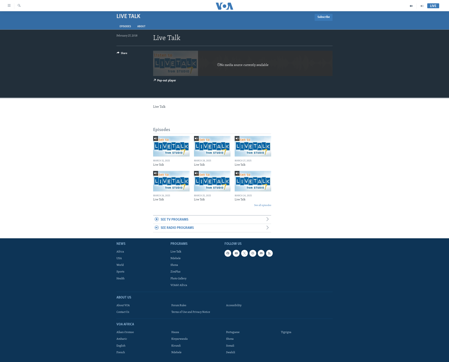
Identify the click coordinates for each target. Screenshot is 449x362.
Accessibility (234, 305)
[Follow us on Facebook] (227, 253)
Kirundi (176, 345)
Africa (120, 251)
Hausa (175, 332)
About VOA (123, 305)
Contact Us (122, 312)
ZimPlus (175, 271)
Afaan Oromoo (125, 332)
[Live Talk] (171, 146)
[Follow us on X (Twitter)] (244, 253)
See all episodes (262, 205)
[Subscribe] (261, 253)
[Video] (411, 6)
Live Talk (175, 251)
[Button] (122, 54)
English (120, 345)
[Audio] (422, 6)
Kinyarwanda (179, 339)
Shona (174, 265)
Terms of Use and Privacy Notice (190, 312)
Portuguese (233, 332)
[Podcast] (252, 253)
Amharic (121, 339)
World (120, 265)
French (120, 352)
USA (119, 258)
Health (120, 278)
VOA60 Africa (178, 285)
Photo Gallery (178, 278)
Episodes (125, 26)
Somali (230, 345)
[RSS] (269, 253)
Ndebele (175, 258)
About (141, 26)
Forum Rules (178, 305)
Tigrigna (286, 332)
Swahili (230, 352)
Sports (120, 271)
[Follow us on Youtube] (236, 253)
